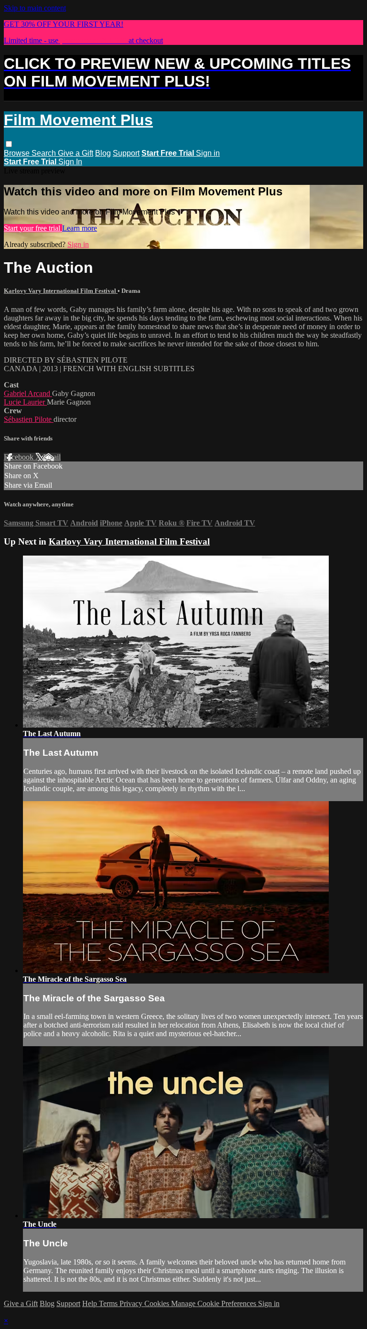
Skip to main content (35, 8)
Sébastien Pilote (29, 419)
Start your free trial (33, 228)
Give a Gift (75, 153)
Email (52, 457)
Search (45, 153)
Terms (109, 1303)
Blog (103, 153)
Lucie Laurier (25, 402)
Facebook (19, 457)
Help (90, 1303)
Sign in (208, 153)
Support (126, 153)
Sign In (70, 162)
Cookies (157, 1303)
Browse (18, 153)
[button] (9, 144)
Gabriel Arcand (28, 393)
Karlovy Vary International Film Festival (61, 290)
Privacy (131, 1303)
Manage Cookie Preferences (214, 1303)
